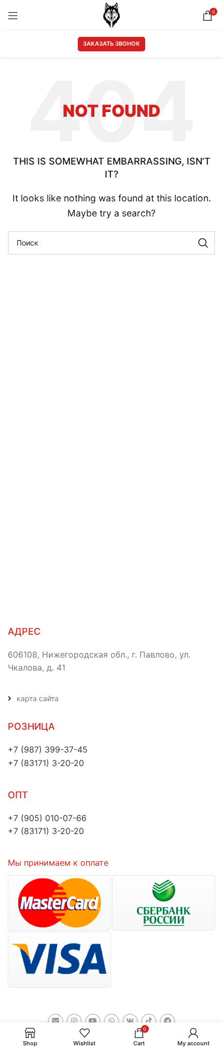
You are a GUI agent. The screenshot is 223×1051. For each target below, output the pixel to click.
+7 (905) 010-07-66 (47, 818)
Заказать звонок (111, 43)
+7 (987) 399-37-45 (48, 749)
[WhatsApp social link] (111, 1021)
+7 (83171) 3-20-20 (46, 763)
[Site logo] (111, 14)
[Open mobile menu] (13, 15)
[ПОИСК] (203, 243)
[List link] (111, 698)
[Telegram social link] (167, 1021)
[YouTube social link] (93, 1021)
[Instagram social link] (74, 1021)
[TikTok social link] (149, 1021)
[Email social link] (55, 1021)
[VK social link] (130, 1021)
